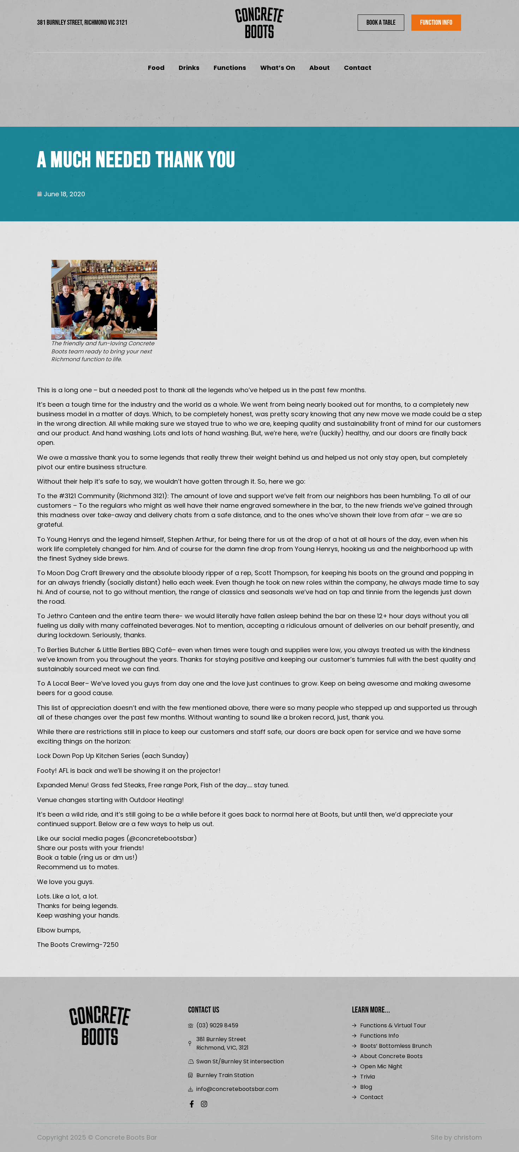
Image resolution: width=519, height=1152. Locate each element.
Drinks (189, 67)
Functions (230, 67)
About (319, 67)
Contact (357, 67)
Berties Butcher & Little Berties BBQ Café (109, 649)
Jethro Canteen (71, 615)
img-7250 (103, 944)
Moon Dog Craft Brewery (86, 572)
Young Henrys (68, 539)
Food (156, 67)
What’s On (277, 67)
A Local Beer (66, 683)
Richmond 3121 (141, 495)
